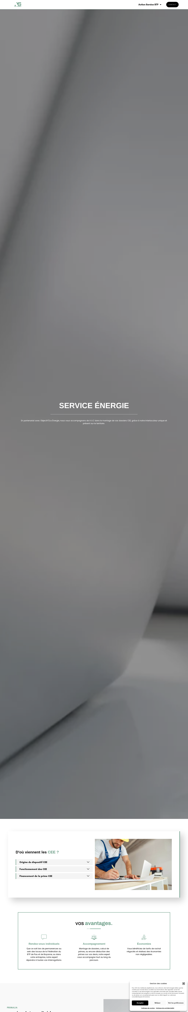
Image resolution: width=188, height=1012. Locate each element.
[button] (184, 983)
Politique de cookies (148, 1008)
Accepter (140, 1003)
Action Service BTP (148, 4)
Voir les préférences (176, 1003)
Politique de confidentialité (165, 1008)
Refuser (157, 1003)
